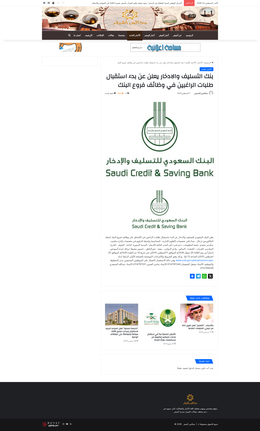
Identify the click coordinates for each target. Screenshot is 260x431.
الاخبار (199, 62)
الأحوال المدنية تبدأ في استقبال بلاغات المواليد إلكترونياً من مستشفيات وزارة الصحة (161, 337)
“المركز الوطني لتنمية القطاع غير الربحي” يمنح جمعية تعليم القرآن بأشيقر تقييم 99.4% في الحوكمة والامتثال (137, 3)
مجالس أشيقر (189, 424)
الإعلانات (100, 35)
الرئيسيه (189, 35)
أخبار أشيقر (164, 35)
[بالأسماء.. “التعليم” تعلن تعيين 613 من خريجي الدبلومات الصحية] (196, 313)
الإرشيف (88, 35)
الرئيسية (208, 62)
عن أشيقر (177, 35)
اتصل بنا (77, 35)
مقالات (111, 35)
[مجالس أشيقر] (130, 18)
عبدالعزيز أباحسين (201, 93)
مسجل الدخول (194, 368)
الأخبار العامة (134, 35)
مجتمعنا (121, 35)
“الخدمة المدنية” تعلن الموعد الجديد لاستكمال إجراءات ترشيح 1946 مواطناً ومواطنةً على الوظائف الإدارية (122, 333)
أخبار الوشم (150, 35)
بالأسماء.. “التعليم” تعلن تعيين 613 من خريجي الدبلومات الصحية (197, 327)
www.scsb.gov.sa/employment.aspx (194, 260)
